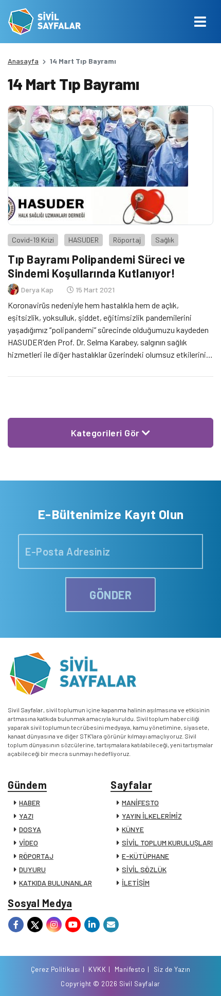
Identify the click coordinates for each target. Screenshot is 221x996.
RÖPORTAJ (36, 856)
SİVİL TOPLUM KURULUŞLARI (167, 842)
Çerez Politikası (55, 969)
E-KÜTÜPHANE (145, 856)
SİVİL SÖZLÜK (144, 869)
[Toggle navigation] (200, 21)
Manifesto (130, 969)
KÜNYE (133, 829)
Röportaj (127, 239)
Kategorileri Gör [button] (106, 432)
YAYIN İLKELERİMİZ (152, 815)
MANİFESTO (140, 802)
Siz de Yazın (172, 969)
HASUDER (83, 239)
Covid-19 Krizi (33, 239)
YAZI (26, 815)
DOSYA (30, 829)
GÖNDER (110, 594)
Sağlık (164, 239)
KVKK (97, 969)
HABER (29, 802)
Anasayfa (23, 61)
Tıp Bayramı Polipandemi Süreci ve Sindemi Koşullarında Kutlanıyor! (97, 265)
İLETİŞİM (136, 882)
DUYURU (32, 869)
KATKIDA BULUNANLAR (55, 882)
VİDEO (28, 842)
